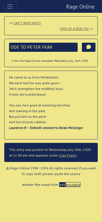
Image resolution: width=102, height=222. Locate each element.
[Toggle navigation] (10, 6)
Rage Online (80, 6)
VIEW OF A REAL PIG (74, 28)
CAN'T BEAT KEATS (27, 23)
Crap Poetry (67, 155)
